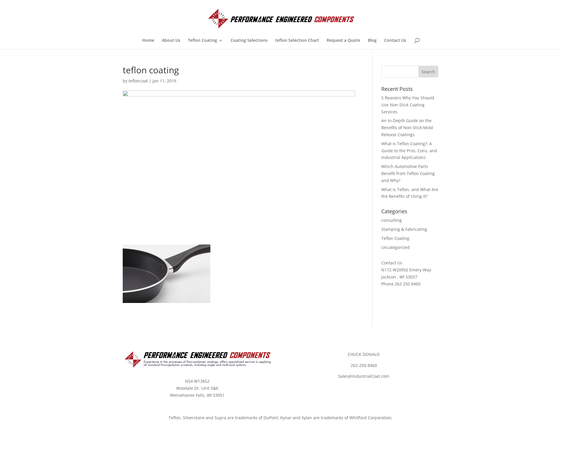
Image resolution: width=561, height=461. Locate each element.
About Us (171, 40)
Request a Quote (343, 40)
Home (148, 40)
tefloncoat (138, 81)
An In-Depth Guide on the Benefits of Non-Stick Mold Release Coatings (407, 127)
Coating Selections (249, 40)
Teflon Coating (202, 40)
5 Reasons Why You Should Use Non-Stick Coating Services (407, 105)
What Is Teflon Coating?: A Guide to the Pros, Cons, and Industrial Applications (409, 150)
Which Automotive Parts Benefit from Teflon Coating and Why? (408, 173)
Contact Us (395, 40)
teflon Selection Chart (297, 40)
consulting (391, 220)
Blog (372, 40)
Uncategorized (395, 247)
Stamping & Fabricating (404, 229)
